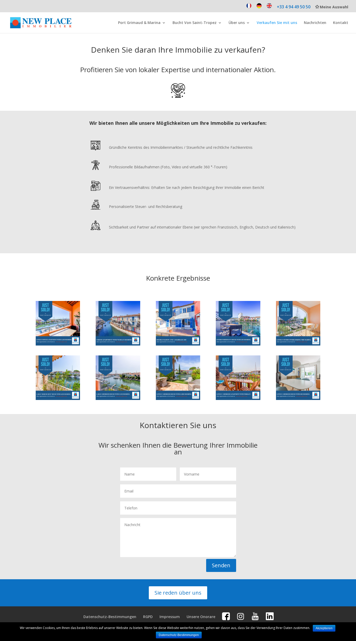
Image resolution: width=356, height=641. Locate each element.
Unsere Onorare (201, 616)
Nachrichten (315, 23)
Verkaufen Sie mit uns (277, 23)
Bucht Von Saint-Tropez (195, 23)
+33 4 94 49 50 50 (293, 7)
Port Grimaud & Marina (139, 23)
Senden (221, 565)
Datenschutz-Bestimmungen (109, 616)
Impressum (169, 616)
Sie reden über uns (178, 592)
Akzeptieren (324, 628)
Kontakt (340, 23)
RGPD (148, 616)
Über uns (237, 23)
